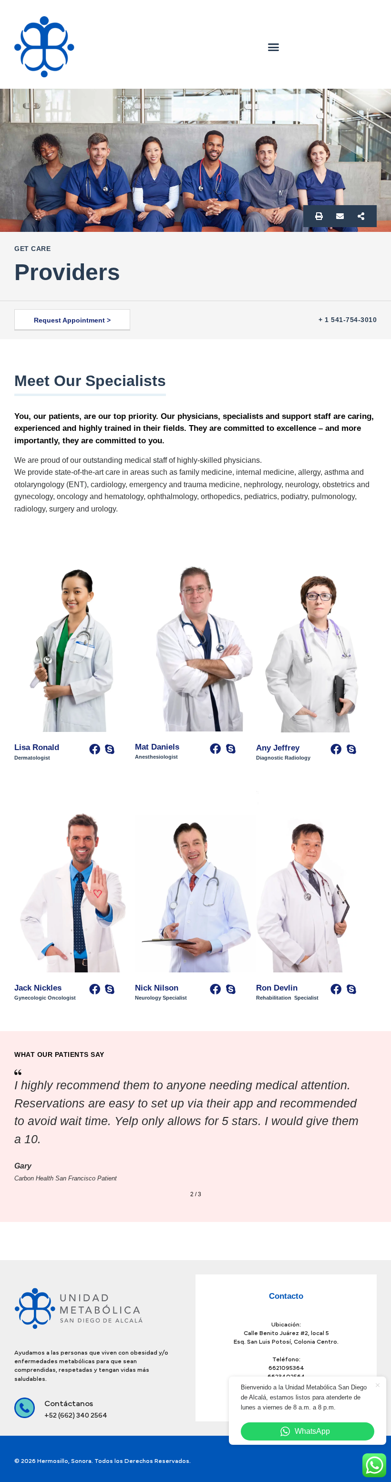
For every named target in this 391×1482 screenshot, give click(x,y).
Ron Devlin (278, 987)
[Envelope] (340, 216)
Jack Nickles (38, 987)
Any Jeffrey (277, 747)
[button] (274, 47)
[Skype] (109, 749)
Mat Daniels (158, 746)
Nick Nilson (156, 987)
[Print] (319, 216)
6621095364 (286, 1368)
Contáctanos (313, 25)
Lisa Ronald (36, 747)
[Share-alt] (361, 216)
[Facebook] (94, 749)
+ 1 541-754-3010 (348, 320)
